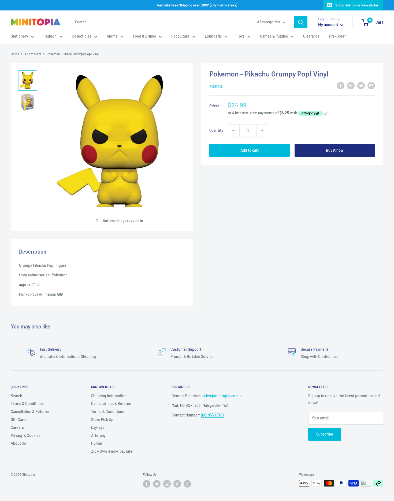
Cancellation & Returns (30, 411)
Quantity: (217, 130)
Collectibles (81, 36)
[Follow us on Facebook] (146, 484)
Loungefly (213, 36)
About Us (18, 443)
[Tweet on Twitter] (361, 85)
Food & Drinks (144, 36)
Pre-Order (337, 36)
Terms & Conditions (27, 403)
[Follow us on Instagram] (167, 484)
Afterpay (98, 435)
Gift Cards (19, 419)
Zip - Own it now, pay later (112, 451)
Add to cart (249, 150)
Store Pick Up (102, 419)
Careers (17, 427)
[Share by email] (371, 85)
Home (15, 54)
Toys (241, 36)
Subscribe (324, 434)
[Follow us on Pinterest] (177, 484)
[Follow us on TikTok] (187, 484)
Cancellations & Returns (111, 403)
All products (32, 54)
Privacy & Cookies (25, 435)
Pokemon (216, 86)
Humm (96, 443)
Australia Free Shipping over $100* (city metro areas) (197, 5)
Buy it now (335, 150)
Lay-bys (98, 427)
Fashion (50, 36)
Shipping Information (109, 395)
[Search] (300, 22)
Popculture (180, 36)
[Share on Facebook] (340, 85)
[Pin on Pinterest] (351, 85)
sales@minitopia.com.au (223, 395)
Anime (112, 36)
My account (328, 24)
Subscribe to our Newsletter (356, 5)
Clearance (311, 36)
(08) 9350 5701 (212, 415)
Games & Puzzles (274, 36)
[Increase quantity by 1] (262, 130)
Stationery (19, 36)
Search (16, 395)
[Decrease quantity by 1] (233, 130)
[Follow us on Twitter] (157, 484)
